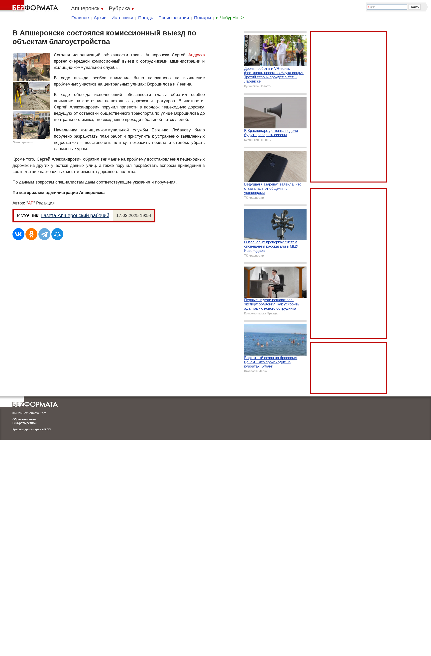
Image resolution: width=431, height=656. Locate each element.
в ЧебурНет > (230, 17)
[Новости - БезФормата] (30, 6)
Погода (145, 17)
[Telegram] (44, 234)
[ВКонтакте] (18, 234)
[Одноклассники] (31, 234)
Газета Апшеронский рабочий (75, 215)
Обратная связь (24, 419)
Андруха (196, 55)
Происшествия (173, 17)
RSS (47, 429)
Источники (122, 17)
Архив (100, 17)
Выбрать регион (24, 423)
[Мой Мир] (57, 234)
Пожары (202, 17)
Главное (80, 17)
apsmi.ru (27, 142)
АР (30, 203)
